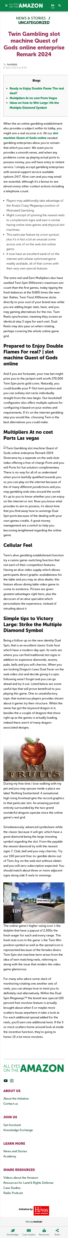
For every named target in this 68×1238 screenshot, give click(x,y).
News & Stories (31, 18)
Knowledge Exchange (18, 1130)
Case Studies (12, 1188)
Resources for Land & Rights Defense (28, 1183)
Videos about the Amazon (20, 1177)
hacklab (12, 64)
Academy (9, 1156)
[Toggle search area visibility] (61, 6)
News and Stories (15, 1151)
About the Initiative (16, 1098)
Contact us (10, 1103)
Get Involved (12, 1125)
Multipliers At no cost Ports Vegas (33, 98)
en (52, 5)
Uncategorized (34, 22)
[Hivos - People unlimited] (41, 1210)
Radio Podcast (13, 1193)
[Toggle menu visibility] (6, 5)
